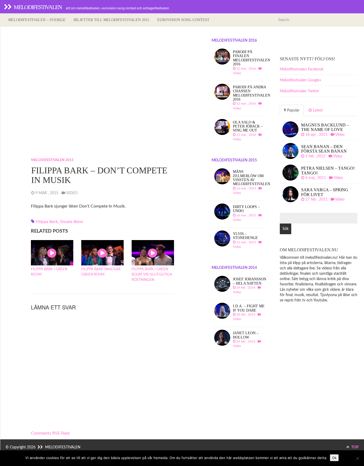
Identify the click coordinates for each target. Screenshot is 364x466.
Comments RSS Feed (50, 433)
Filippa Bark (47, 222)
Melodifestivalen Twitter (299, 91)
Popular (293, 110)
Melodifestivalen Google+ (300, 80)
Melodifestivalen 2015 (52, 160)
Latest (317, 110)
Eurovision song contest (183, 20)
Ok (334, 458)
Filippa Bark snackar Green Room (100, 272)
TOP (354, 447)
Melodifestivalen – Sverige (37, 20)
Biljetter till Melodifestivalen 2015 (111, 20)
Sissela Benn (71, 222)
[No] (357, 458)
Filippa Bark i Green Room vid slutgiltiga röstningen (152, 275)
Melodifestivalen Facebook (301, 69)
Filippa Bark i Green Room (49, 272)
